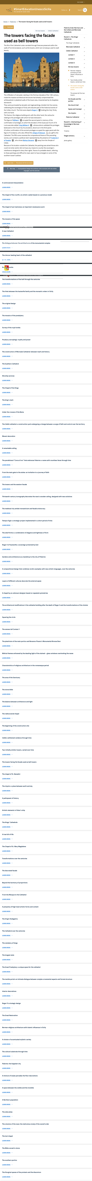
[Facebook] (69, 10)
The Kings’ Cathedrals (72, 43)
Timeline (66, 131)
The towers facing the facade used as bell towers (77, 87)
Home (5, 21)
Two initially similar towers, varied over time (77, 81)
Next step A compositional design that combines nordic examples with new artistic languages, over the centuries (33, 169)
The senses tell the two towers (77, 94)
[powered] (83, 260)
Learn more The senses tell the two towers (20, 163)
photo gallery (68, 140)
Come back (10, 27)
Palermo (13, 21)
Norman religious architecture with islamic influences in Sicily (76, 73)
